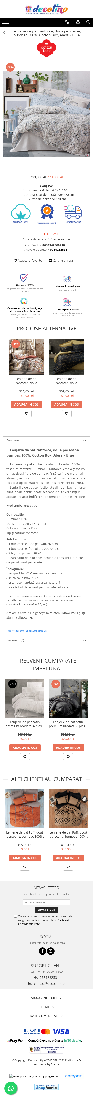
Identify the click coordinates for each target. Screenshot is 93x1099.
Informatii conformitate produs (26, 631)
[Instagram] (51, 951)
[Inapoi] (3, 32)
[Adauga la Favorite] (27, 413)
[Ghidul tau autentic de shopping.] (74, 1076)
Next (86, 118)
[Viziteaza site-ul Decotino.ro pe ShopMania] (46, 1087)
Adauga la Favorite (29, 260)
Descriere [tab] (13, 440)
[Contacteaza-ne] (67, 22)
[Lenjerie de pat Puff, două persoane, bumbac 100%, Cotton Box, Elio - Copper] (68, 808)
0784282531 (49, 977)
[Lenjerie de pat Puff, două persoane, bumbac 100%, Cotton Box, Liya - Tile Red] (24, 808)
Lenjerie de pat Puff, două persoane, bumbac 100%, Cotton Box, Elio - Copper (68, 834)
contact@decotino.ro (49, 983)
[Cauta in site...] (88, 22)
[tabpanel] (46, 114)
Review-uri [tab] (15, 640)
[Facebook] (42, 951)
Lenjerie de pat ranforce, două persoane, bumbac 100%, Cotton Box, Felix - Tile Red (26, 381)
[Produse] (6, 23)
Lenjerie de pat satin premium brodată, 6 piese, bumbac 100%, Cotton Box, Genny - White (25, 724)
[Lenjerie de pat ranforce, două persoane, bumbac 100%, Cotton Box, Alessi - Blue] (46, 114)
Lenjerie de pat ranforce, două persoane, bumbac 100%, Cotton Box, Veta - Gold (66, 381)
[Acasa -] (46, 9)
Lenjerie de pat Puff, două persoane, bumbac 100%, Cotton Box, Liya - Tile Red (25, 834)
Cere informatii (62, 260)
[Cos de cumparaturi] (78, 22)
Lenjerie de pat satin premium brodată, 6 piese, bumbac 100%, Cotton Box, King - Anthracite (68, 724)
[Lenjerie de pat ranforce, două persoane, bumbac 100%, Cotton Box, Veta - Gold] (66, 357)
